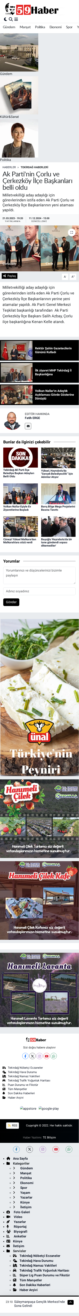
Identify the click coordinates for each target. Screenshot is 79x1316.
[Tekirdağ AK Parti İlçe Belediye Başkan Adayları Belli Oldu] (20, 457)
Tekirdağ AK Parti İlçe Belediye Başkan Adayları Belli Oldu (18, 473)
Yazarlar (26, 1197)
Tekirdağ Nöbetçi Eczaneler (25, 1067)
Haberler (9, 167)
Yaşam (25, 1193)
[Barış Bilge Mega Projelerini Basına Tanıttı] (58, 493)
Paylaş (11, 276)
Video (17, 1217)
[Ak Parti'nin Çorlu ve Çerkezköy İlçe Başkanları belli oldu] (39, 248)
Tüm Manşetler (17, 1089)
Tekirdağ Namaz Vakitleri (24, 1076)
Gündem (9, 27)
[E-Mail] (28, 426)
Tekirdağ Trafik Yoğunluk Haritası (29, 1080)
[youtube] (55, 1149)
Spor (69, 27)
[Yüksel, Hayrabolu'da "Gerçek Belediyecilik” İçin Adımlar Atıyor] (58, 458)
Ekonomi (56, 27)
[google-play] (49, 1109)
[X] (32, 1056)
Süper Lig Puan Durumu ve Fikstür (45, 1275)
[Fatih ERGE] (12, 420)
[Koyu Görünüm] (5, 19)
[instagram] (42, 1149)
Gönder (11, 602)
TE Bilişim (49, 1137)
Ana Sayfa (20, 1158)
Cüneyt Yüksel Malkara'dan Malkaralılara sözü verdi (19, 541)
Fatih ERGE (32, 418)
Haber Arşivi (16, 1097)
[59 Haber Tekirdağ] (40, 9)
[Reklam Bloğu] (39, 697)
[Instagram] (39, 1056)
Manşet (25, 27)
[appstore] (28, 1109)
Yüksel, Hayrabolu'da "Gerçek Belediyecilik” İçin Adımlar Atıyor (57, 474)
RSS (14, 1125)
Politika (40, 27)
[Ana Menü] (16, 19)
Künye (25, 1202)
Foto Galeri (21, 1212)
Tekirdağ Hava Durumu (22, 1072)
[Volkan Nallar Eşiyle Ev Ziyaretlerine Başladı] (20, 493)
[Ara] (11, 19)
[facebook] (16, 1149)
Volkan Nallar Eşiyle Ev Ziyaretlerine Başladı (17, 508)
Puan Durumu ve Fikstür (23, 1085)
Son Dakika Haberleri (21, 1093)
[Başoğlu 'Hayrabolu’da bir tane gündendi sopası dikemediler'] (58, 526)
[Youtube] (46, 1056)
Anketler (19, 1236)
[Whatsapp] (53, 1056)
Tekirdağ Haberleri (34, 167)
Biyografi (20, 1231)
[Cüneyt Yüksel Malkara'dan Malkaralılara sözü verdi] (20, 526)
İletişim (26, 1207)
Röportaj (19, 1226)
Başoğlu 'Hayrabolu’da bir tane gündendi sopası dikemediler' (56, 542)
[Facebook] (25, 1056)
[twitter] (29, 1149)
